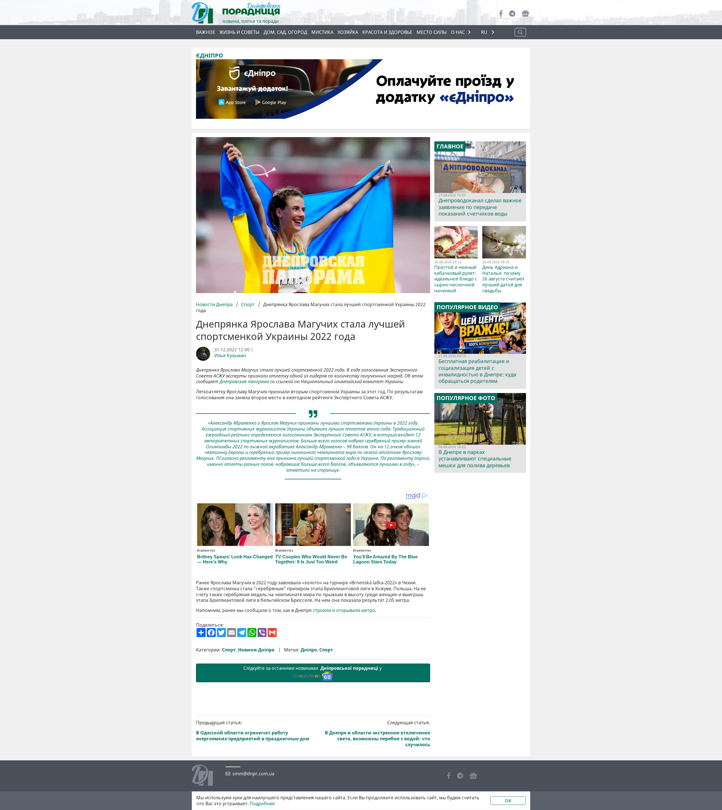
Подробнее (262, 804)
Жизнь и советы (239, 32)
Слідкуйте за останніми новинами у (313, 672)
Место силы (432, 32)
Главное (450, 146)
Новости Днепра (215, 304)
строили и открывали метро (344, 610)
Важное (205, 32)
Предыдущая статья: (252, 730)
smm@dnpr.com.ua (253, 774)
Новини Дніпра (256, 650)
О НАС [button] (458, 32)
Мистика (322, 32)
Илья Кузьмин (230, 356)
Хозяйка (348, 32)
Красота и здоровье (387, 32)
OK (508, 801)
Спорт (248, 304)
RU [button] (484, 32)
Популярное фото (466, 398)
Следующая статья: (377, 733)
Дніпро (309, 650)
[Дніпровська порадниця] (206, 776)
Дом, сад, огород (285, 32)
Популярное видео (467, 307)
